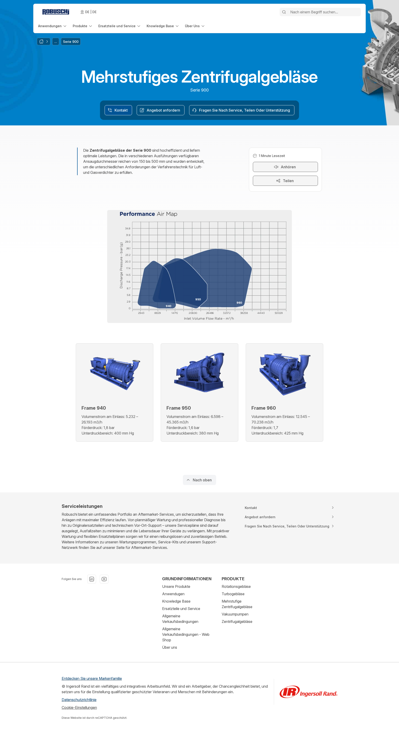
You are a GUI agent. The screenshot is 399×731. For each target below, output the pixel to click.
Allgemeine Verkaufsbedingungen (180, 619)
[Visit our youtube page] (104, 579)
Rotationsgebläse (236, 586)
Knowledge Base (176, 601)
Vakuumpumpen (235, 614)
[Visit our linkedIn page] (91, 579)
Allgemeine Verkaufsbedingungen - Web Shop (185, 634)
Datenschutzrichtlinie (79, 699)
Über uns (169, 647)
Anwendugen (173, 594)
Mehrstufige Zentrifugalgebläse (237, 604)
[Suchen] (284, 12)
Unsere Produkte (176, 586)
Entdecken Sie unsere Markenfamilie (92, 678)
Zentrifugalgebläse (237, 621)
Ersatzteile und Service (181, 608)
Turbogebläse (233, 594)
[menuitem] (52, 26)
